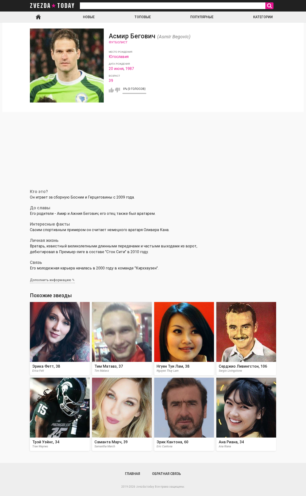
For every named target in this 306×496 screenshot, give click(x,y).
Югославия (119, 56)
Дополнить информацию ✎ (52, 280)
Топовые (142, 17)
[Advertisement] (153, 148)
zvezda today (52, 6)
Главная (38, 17)
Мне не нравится (117, 90)
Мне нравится (111, 90)
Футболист (118, 42)
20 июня (116, 68)
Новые (89, 17)
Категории (263, 17)
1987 (129, 68)
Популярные (201, 17)
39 (111, 80)
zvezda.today (145, 486)
